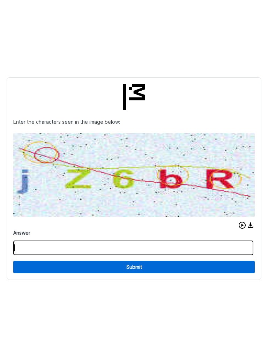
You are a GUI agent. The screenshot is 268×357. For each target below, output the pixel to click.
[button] (242, 225)
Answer (21, 233)
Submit (134, 267)
